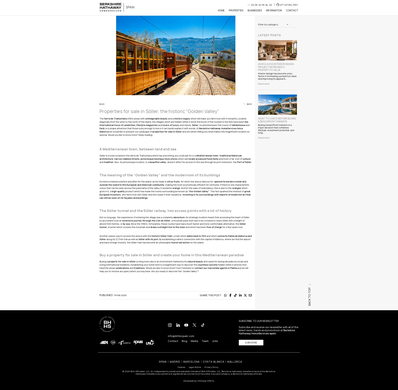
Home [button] (221, 10)
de (256, 4)
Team (205, 341)
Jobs (215, 341)
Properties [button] (236, 10)
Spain (163, 361)
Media (194, 341)
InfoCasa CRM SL (206, 381)
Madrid (175, 361)
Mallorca (234, 361)
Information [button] (274, 10)
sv (260, 4)
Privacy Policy (212, 367)
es (252, 4)
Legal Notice (195, 367)
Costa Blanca (213, 361)
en (249, 4)
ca (270, 4)
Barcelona (191, 361)
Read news (264, 84)
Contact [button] (292, 10)
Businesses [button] (255, 10)
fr (263, 4)
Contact (173, 341)
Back (249, 104)
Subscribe (251, 342)
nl (266, 4)
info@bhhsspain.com (181, 336)
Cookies (181, 367)
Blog (184, 341)
